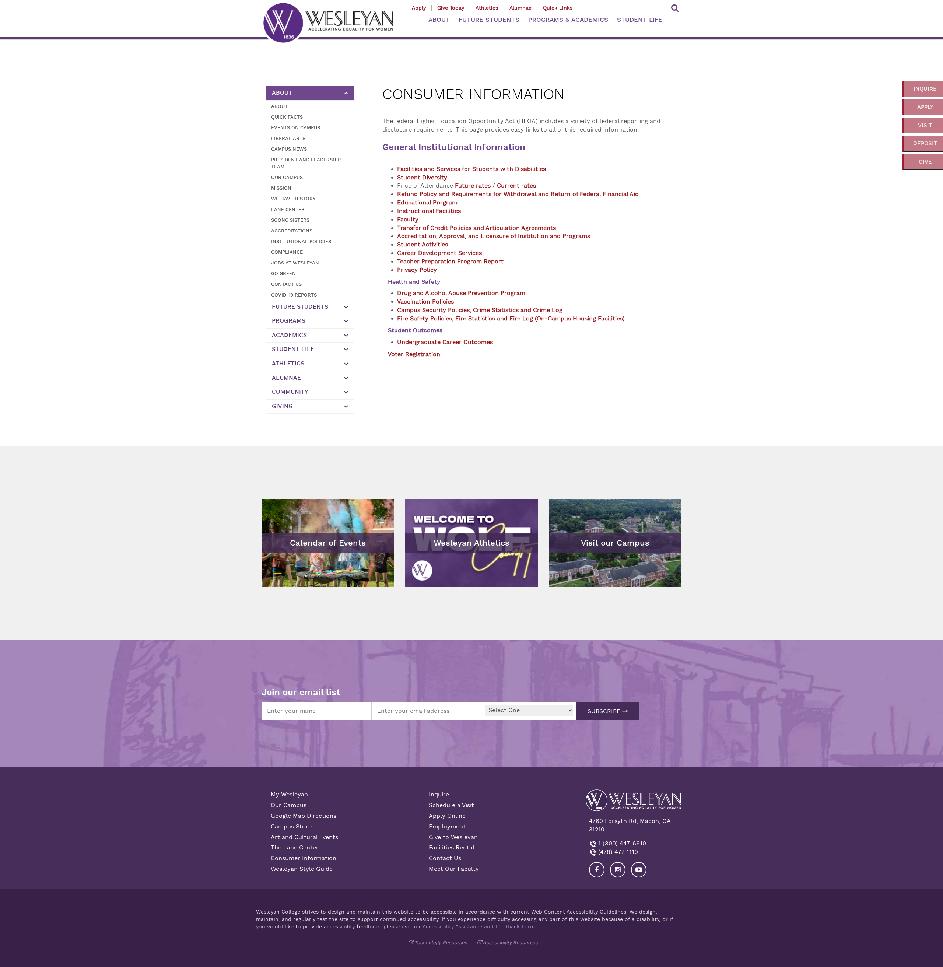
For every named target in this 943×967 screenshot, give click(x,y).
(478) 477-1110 (617, 852)
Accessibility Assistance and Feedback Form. (479, 926)
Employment (447, 826)
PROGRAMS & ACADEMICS (568, 19)
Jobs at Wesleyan (295, 263)
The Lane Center (295, 847)
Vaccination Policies (425, 301)
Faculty (407, 219)
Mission (281, 188)
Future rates (473, 185)
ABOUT (439, 19)
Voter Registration (414, 354)
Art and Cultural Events (304, 837)
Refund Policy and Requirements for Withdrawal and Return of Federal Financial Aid (518, 194)
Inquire (439, 794)
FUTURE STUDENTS (489, 19)
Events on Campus (295, 127)
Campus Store (291, 826)
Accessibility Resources (510, 942)
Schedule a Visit (451, 805)
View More (424, 504)
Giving (282, 406)
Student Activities (422, 244)
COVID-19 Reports (294, 295)
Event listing (282, 524)
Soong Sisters (290, 220)
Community (290, 392)
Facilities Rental (451, 847)
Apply (419, 8)
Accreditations (291, 231)
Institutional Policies (301, 241)
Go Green (283, 273)
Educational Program (427, 202)
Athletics (487, 8)
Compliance (287, 252)
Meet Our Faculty (454, 869)
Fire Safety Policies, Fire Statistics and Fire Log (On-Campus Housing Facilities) (511, 318)
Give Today (450, 8)
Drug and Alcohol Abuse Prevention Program (461, 293)
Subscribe (605, 711)
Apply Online (447, 816)
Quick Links (557, 8)
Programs (288, 321)
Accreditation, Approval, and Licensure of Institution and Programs (493, 236)
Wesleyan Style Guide (302, 869)
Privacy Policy (418, 270)
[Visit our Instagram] (617, 869)
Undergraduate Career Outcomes (445, 342)
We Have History (293, 199)
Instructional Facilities (429, 211)
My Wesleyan (289, 794)
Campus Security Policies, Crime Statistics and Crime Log (479, 310)
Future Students (300, 307)
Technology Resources (440, 942)
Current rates (516, 185)
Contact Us (286, 284)
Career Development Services (439, 253)
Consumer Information (303, 858)
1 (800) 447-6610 (621, 843)
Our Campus (287, 177)
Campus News (289, 149)
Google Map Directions (303, 816)
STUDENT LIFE (639, 19)
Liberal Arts (288, 138)
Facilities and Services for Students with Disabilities (471, 169)
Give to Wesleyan (453, 837)
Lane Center (288, 209)
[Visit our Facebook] (596, 869)
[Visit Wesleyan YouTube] (638, 869)
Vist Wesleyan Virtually (585, 504)
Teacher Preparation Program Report (450, 261)
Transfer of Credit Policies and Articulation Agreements (476, 228)
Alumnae (520, 8)
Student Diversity (422, 177)
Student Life (293, 349)
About (282, 93)
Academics (289, 335)
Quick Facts (287, 117)
